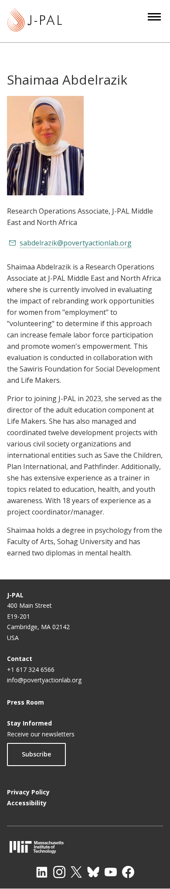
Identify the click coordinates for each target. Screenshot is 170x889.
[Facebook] (128, 872)
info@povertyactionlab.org (44, 680)
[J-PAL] (34, 21)
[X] (76, 872)
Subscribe (36, 754)
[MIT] (85, 846)
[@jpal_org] (59, 872)
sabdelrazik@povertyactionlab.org (76, 243)
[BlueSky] (93, 872)
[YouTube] (111, 872)
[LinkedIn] (42, 872)
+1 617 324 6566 (30, 669)
